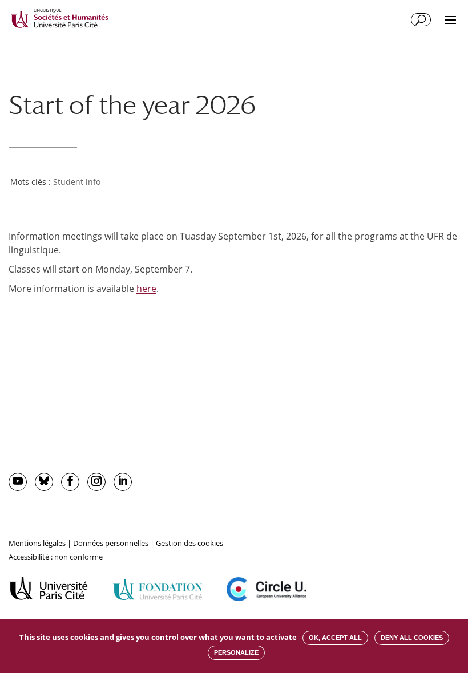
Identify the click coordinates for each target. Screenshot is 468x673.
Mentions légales (37, 543)
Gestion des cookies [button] (189, 543)
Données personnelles (110, 543)
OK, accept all (335, 637)
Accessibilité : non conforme (56, 557)
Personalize (236, 652)
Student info (76, 181)
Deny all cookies (412, 637)
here (146, 288)
